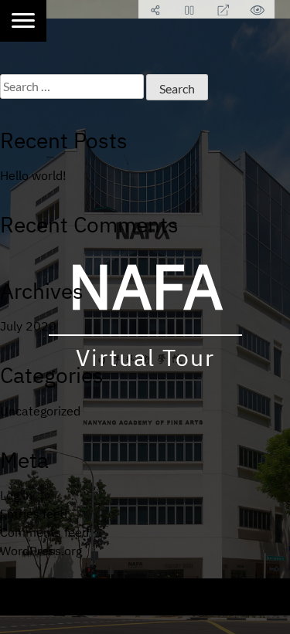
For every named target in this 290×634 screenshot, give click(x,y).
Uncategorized (40, 411)
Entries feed (33, 513)
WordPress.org (41, 550)
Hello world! (33, 175)
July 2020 (28, 326)
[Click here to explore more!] (23, 21)
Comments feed (44, 532)
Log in (16, 495)
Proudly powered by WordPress (92, 587)
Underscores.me (152, 606)
